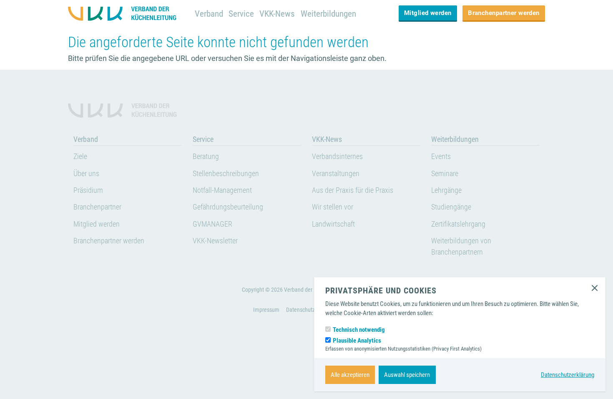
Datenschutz (300, 309)
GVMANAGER (212, 224)
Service (241, 13)
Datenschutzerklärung (567, 375)
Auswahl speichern (407, 375)
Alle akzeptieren (350, 375)
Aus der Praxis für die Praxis (352, 190)
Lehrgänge (446, 190)
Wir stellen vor (332, 207)
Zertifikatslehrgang (458, 224)
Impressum (266, 309)
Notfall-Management (222, 190)
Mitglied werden (428, 13)
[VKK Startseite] (126, 13)
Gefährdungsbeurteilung (228, 207)
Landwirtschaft (333, 224)
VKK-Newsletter (215, 241)
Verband (209, 13)
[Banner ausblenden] (594, 288)
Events (441, 156)
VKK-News (277, 13)
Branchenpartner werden (504, 13)
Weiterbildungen (328, 13)
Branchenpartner (97, 207)
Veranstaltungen (335, 173)
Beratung (206, 156)
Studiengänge (451, 207)
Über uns (86, 173)
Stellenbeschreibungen (226, 173)
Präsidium (88, 190)
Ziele (80, 156)
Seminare (444, 173)
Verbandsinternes (337, 156)
